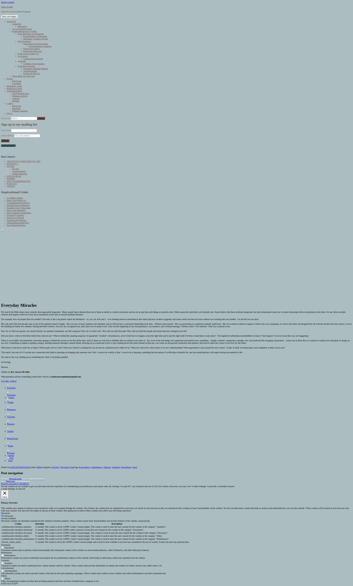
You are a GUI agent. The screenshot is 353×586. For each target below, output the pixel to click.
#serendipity (126, 467)
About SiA (11, 21)
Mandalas (16, 108)
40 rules (15, 169)
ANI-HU (11, 166)
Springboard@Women (16, 220)
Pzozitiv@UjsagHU (15, 215)
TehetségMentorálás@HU (18, 223)
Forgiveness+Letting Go (28, 54)
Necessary (8, 516)
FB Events (16, 81)
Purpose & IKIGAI (31, 74)
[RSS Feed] (10, 460)
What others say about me (23, 76)
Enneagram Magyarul (32, 51)
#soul (134, 467)
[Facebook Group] (11, 397)
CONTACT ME (8, 145)
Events (10, 78)
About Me (16, 24)
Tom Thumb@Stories (16, 225)
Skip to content (7, 2)
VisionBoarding (30, 71)
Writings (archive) (20, 96)
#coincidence (84, 467)
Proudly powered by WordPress (15, 484)
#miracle (107, 467)
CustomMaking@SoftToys (18, 203)
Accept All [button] (20, 489)
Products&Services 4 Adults (24, 31)
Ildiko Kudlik (7, 7)
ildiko (39, 467)
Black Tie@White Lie (16, 200)
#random (116, 467)
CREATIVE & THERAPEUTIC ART (24, 161)
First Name (6, 130)
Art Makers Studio (15, 198)
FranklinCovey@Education (19, 208)
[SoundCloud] (12, 438)
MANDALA (12, 164)
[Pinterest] (10, 424)
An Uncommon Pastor (22, 29)
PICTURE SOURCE (9, 381)
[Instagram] (11, 409)
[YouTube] (11, 417)
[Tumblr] (10, 431)
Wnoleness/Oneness (26, 66)
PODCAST (12, 184)
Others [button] (4, 576)
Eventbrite (16, 83)
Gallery (10, 103)
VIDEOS (11, 186)
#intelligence (96, 467)
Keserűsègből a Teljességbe (35, 36)
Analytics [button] (5, 560)
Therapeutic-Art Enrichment (35, 44)
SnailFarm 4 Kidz (14, 88)
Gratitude (22, 61)
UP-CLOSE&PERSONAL (19, 181)
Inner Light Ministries (16, 210)
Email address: (7, 135)
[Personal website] (10, 455)
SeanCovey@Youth (15, 218)
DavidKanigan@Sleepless (18, 205)
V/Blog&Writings (14, 91)
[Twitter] (10, 402)
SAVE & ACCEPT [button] (9, 583)
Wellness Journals (20, 111)
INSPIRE (11, 179)
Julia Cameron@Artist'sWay (19, 213)
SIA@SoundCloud (20, 93)
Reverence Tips (67, 467)
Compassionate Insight (33, 59)
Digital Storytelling (31, 49)
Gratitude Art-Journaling (33, 64)
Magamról (22, 26)
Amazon (16, 98)
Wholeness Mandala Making (35, 69)
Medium (15, 101)
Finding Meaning (19, 174)
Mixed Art (16, 106)
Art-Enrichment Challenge (40, 46)
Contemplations (19, 171)
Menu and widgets (9, 17)
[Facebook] (11, 388)
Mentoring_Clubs (14, 86)
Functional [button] (5, 545)
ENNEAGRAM (14, 176)
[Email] (10, 446)
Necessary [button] (5, 513)
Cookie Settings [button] (8, 489)
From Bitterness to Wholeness (31, 34)
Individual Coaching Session (35, 39)
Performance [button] (6, 552)
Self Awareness (24, 41)
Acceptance (23, 56)
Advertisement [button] (7, 568)
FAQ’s (9, 113)
